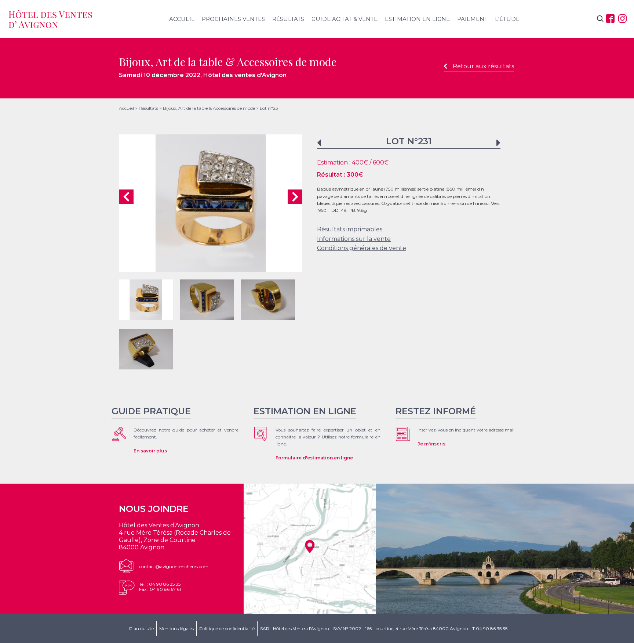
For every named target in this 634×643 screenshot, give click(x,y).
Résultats (288, 18)
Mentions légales (176, 628)
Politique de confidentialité (227, 628)
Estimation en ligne (417, 18)
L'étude (507, 18)
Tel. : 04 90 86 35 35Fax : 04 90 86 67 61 (160, 586)
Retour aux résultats (483, 66)
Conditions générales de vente (361, 248)
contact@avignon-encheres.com (173, 566)
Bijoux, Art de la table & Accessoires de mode (209, 108)
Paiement (472, 18)
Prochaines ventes (233, 18)
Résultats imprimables (349, 229)
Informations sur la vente (354, 238)
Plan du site (141, 628)
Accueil (181, 18)
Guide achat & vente (344, 18)
